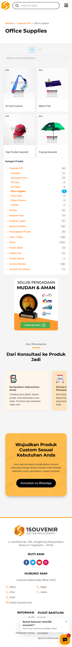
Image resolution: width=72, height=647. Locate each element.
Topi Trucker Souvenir (16, 152)
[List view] (40, 50)
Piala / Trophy (16, 237)
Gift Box (13, 210)
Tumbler (14, 205)
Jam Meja (15, 187)
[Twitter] (33, 562)
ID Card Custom (14, 106)
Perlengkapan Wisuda (20, 231)
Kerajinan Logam (17, 221)
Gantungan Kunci (18, 177)
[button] (36, 304)
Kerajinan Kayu (16, 215)
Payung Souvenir (48, 152)
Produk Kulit (15, 253)
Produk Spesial (16, 258)
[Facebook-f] (26, 562)
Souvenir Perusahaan (19, 269)
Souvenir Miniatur (17, 264)
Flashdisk (15, 173)
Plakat (12, 242)
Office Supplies (18, 191)
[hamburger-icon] (66, 5)
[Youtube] (39, 562)
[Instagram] (46, 562)
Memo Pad (45, 106)
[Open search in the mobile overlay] (36, 5)
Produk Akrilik (16, 247)
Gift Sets (14, 182)
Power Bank (16, 195)
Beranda (9, 23)
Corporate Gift (24, 23)
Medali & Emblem (17, 226)
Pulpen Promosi (18, 200)
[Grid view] (32, 50)
